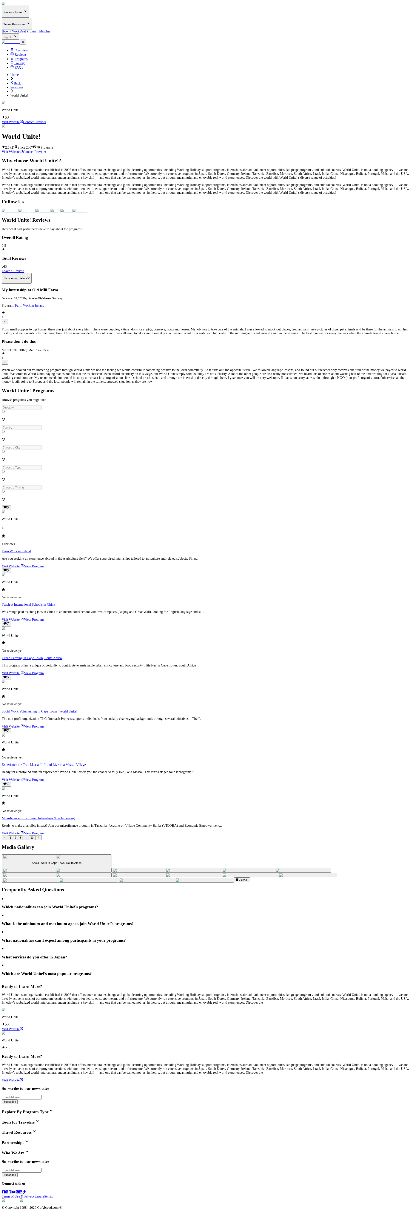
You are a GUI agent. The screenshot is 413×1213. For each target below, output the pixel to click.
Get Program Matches (36, 31)
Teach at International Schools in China (28, 604)
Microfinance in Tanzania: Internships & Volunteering (38, 818)
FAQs (19, 67)
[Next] (38, 837)
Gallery (20, 63)
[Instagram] (10, 1192)
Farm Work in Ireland (29, 305)
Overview (21, 50)
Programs (21, 59)
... (26, 837)
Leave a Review (13, 271)
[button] (206, 407)
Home (14, 75)
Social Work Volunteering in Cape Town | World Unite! (39, 711)
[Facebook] (3, 1192)
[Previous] (5, 837)
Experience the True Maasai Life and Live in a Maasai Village (44, 764)
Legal (38, 1196)
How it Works (11, 31)
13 (32, 837)
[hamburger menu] (23, 42)
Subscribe (9, 1101)
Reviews (20, 54)
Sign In (8, 37)
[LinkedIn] (20, 1192)
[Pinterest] (17, 1192)
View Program (34, 566)
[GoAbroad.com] (11, 3)
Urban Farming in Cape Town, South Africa (32, 658)
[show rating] (5, 321)
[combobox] (22, 407)
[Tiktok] (24, 1192)
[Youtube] (13, 1192)
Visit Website (11, 122)
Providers (16, 87)
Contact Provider (34, 122)
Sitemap (47, 1196)
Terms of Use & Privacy (18, 1196)
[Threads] (7, 1192)
